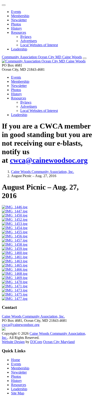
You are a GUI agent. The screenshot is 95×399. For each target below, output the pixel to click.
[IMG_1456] (14, 236)
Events (16, 12)
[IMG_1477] (14, 299)
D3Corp (36, 342)
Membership (20, 16)
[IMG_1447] (14, 211)
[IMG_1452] (14, 219)
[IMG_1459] (14, 249)
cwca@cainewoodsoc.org (49, 160)
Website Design (13, 342)
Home (15, 360)
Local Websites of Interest (39, 45)
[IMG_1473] (14, 290)
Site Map (17, 393)
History (16, 28)
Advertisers (28, 41)
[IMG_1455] (14, 232)
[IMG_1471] (14, 286)
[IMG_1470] (14, 282)
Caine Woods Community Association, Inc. (42, 172)
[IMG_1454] (14, 228)
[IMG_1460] (14, 253)
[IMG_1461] (14, 257)
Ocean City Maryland (59, 342)
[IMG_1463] (14, 261)
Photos (16, 24)
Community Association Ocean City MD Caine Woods (42, 57)
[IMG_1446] (14, 207)
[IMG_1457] (14, 240)
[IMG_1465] (14, 265)
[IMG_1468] (14, 274)
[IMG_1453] (14, 224)
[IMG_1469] (14, 278)
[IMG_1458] (14, 244)
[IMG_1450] (14, 215)
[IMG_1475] (14, 294)
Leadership (19, 49)
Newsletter (19, 20)
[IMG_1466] (14, 269)
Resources (18, 32)
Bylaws (25, 37)
